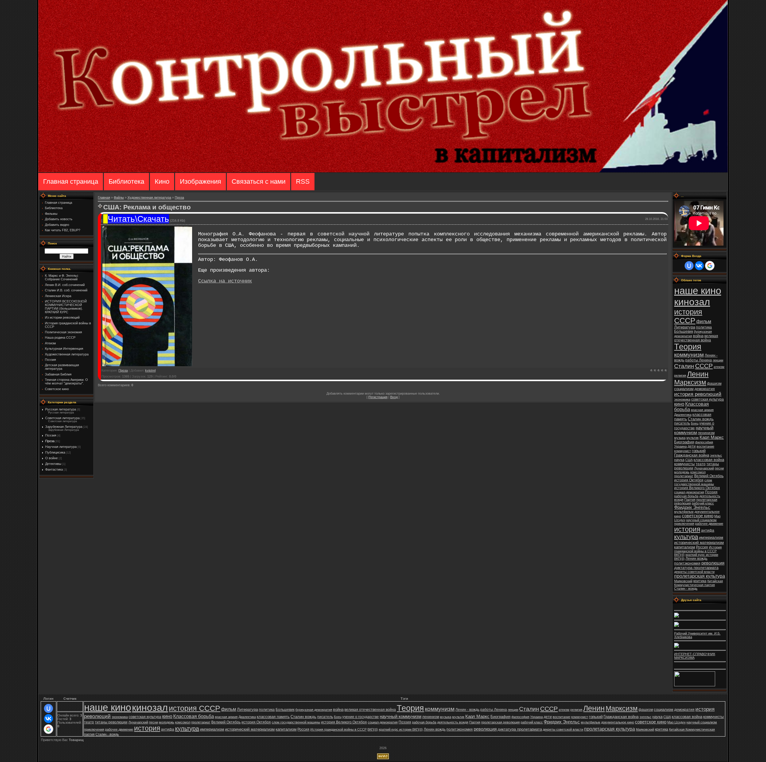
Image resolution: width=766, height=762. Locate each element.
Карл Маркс (712, 437)
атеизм (719, 367)
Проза (49, 441)
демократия (704, 389)
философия (704, 442)
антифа (707, 530)
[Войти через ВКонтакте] (699, 265)
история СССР (688, 316)
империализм (711, 537)
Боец (694, 423)
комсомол (698, 472)
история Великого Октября (697, 488)
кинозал (692, 301)
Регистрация (377, 397)
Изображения (200, 181)
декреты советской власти (694, 572)
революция (712, 563)
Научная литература (61, 446)
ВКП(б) (679, 554)
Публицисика (55, 452)
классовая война (709, 459)
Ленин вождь (696, 558)
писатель (682, 423)
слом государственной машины (694, 482)
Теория (687, 346)
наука (679, 459)
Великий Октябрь (709, 476)
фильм (703, 321)
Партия (689, 499)
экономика (682, 399)
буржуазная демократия (313, 709)
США (689, 460)
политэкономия (687, 563)
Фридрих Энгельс (692, 507)
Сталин (684, 366)
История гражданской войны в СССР (698, 549)
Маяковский (683, 581)
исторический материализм (699, 542)
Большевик (683, 331)
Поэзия (50, 435)
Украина (680, 446)
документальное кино (617, 722)
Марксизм (690, 382)
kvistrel (150, 370)
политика (704, 327)
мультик (692, 437)
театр (701, 464)
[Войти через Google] (710, 265)
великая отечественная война (696, 338)
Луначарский (704, 468)
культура (686, 536)
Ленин (698, 374)
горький (699, 450)
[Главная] (383, 171)
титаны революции (111, 722)
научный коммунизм (693, 430)
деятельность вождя (452, 722)
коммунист (682, 451)
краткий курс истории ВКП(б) (401, 729)
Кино (162, 181)
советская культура (707, 399)
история (687, 529)
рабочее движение (709, 523)
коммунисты (684, 464)
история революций (697, 394)
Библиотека (126, 181)
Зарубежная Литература (63, 426)
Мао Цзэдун (676, 722)
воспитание (705, 446)
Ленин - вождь (467, 710)
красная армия (702, 410)
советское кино (697, 515)
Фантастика (54, 469)
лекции (718, 360)
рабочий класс (703, 503)
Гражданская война (691, 455)
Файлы (119, 197)
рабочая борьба (686, 496)
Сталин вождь (701, 419)
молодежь (681, 472)
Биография (684, 442)
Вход (394, 397)
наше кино (697, 290)
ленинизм (706, 433)
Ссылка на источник (225, 281)
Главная (104, 197)
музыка (680, 437)
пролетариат (683, 476)
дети (692, 446)
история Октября (688, 480)
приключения (684, 523)
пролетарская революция (500, 722)
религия (680, 375)
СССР (704, 365)
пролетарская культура (699, 576)
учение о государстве (360, 717)
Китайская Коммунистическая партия (698, 583)
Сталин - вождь (685, 588)
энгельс (716, 455)
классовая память (273, 716)
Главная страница (70, 181)
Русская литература (60, 409)
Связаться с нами (258, 181)
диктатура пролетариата (696, 567)
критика (699, 581)
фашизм (714, 383)
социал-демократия (689, 492)
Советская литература (62, 418)
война (698, 336)
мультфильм (684, 511)
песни (719, 468)
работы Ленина (698, 360)
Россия (702, 547)
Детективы (53, 464)
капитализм (684, 547)
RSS (303, 181)
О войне (51, 458)
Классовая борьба (193, 716)
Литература (684, 327)
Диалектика (682, 414)
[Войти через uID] (689, 265)
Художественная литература (149, 197)
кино (679, 404)
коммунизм (689, 355)
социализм (684, 389)
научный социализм (701, 520)
